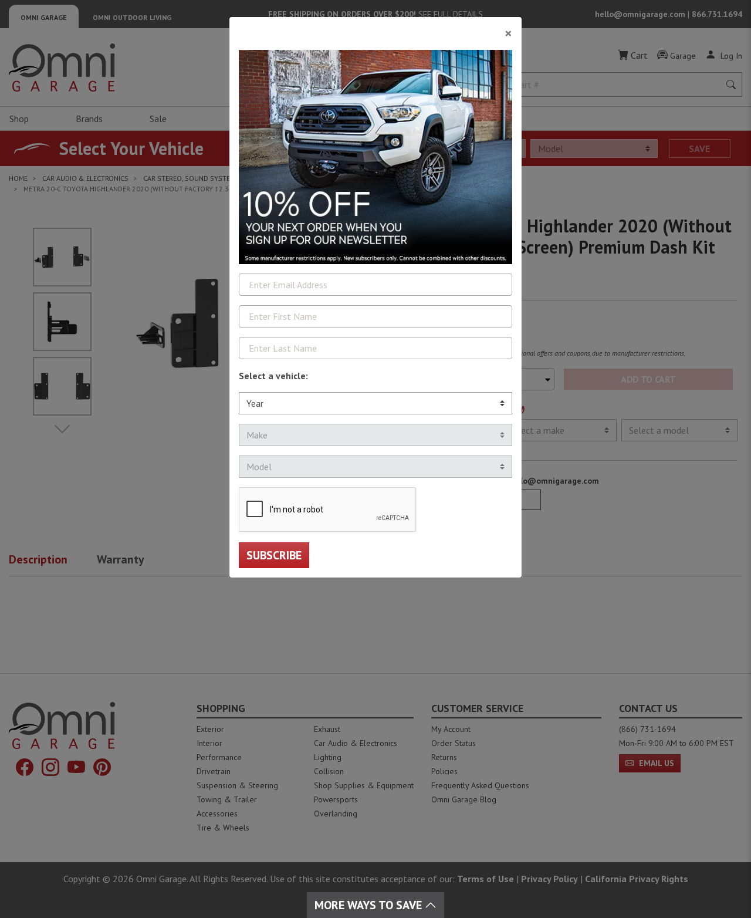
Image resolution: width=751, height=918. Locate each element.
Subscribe (274, 555)
